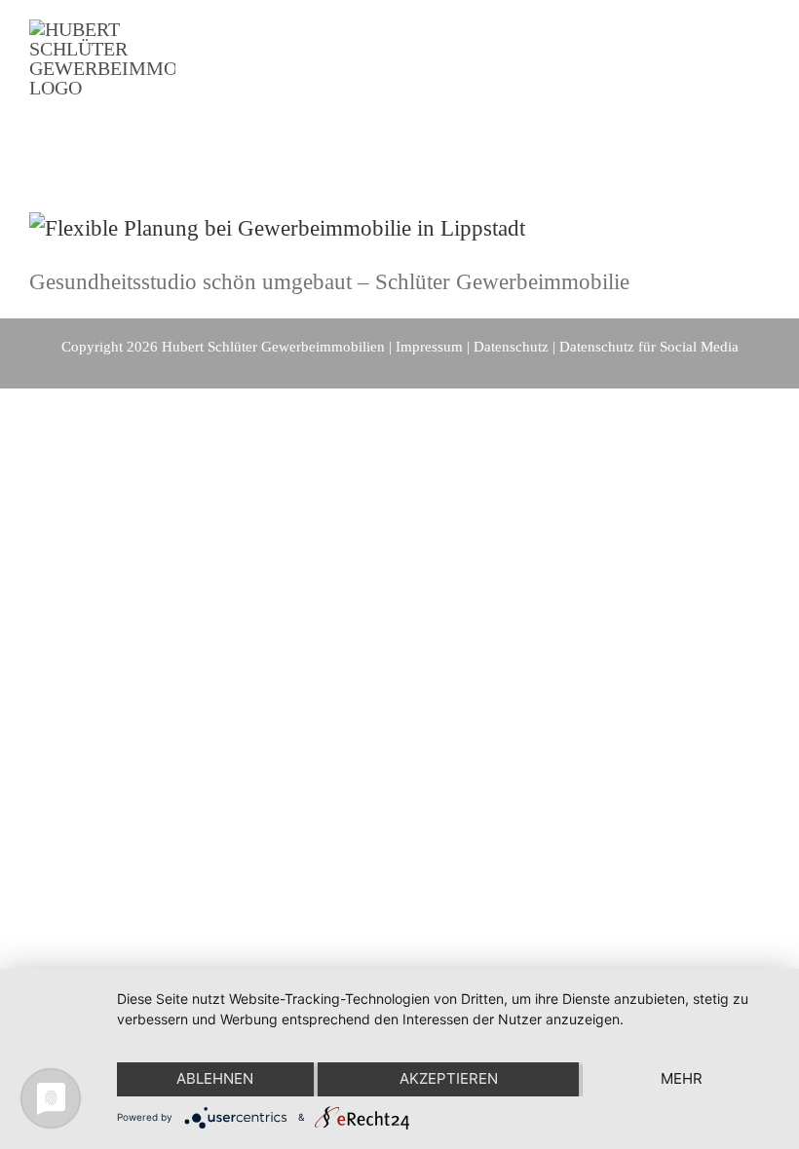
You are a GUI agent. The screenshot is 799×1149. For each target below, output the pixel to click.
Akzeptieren (449, 1078)
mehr (682, 1078)
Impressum (429, 346)
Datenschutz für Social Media (649, 346)
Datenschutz (511, 346)
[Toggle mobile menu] (762, 78)
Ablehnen (214, 1078)
